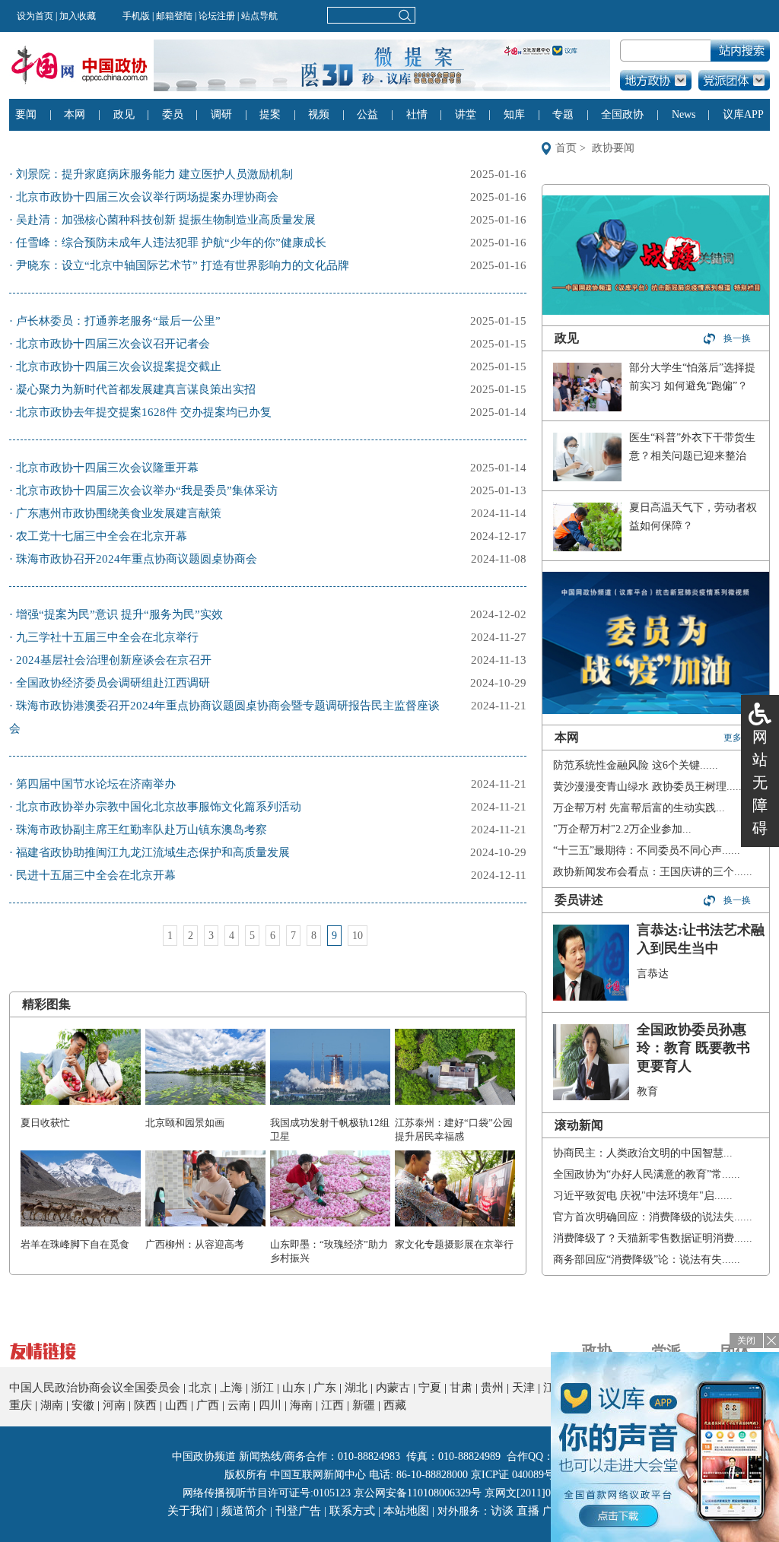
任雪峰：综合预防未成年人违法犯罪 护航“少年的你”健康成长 (171, 242)
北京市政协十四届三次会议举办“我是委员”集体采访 (147, 490)
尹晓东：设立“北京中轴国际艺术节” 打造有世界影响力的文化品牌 (182, 265)
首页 (566, 148)
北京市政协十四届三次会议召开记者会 (113, 344)
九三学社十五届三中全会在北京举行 (107, 637)
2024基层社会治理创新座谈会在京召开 (113, 660)
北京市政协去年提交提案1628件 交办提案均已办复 (144, 412)
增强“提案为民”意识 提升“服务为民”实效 (119, 614)
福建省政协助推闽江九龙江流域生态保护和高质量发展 (153, 852)
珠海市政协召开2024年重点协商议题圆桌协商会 (136, 559)
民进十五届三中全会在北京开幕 (96, 875)
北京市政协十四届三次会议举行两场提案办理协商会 (147, 197)
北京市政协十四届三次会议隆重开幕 (107, 468)
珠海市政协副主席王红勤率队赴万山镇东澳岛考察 (141, 829)
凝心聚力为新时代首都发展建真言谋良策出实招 (136, 389)
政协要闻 (613, 148)
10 (357, 935)
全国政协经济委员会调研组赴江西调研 (113, 683)
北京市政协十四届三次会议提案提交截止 (118, 366)
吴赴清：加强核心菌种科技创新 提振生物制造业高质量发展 (166, 220)
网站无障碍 (760, 782)
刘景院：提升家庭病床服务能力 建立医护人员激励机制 (154, 174)
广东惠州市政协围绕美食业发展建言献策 (118, 513)
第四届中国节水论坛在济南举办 (96, 784)
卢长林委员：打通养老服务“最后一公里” (118, 321)
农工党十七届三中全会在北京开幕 (101, 536)
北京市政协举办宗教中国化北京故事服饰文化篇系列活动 (158, 807)
